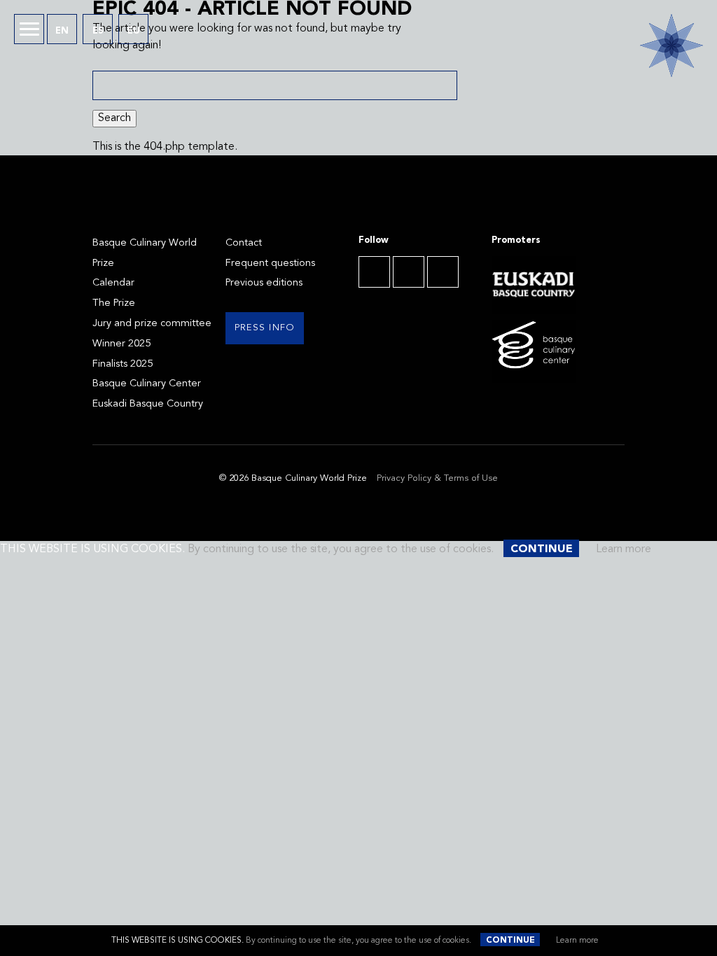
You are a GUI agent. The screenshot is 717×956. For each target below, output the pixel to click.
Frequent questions (270, 263)
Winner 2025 (121, 344)
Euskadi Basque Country (147, 404)
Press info (265, 327)
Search (114, 118)
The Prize (113, 303)
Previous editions (263, 283)
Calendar (113, 283)
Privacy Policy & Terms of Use (437, 478)
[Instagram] (443, 272)
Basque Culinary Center (146, 384)
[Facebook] (374, 272)
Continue (510, 940)
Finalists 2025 (122, 364)
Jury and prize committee (151, 323)
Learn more (577, 940)
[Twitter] (409, 272)
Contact (243, 243)
